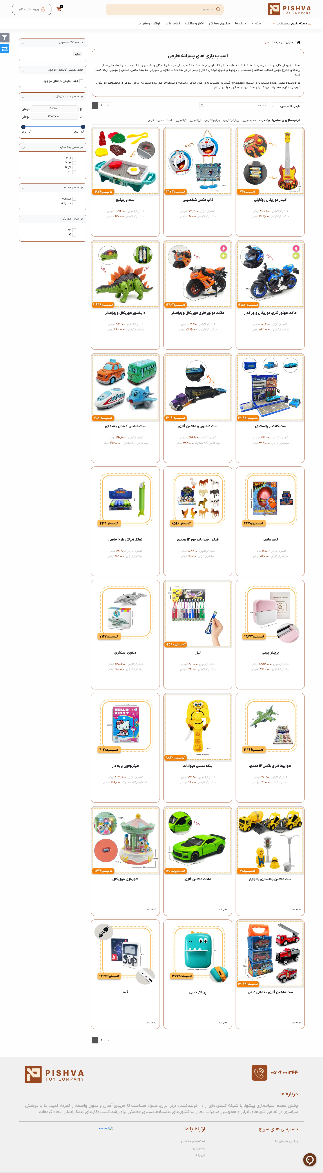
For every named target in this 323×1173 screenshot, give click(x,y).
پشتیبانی (199, 1148)
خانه (258, 24)
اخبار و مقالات (194, 24)
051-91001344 (284, 1073)
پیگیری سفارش (219, 24)
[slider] (83, 127)
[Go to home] (299, 42)
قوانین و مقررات (149, 24)
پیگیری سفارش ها (286, 1141)
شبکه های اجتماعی (193, 1141)
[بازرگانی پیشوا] (289, 9)
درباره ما (240, 24)
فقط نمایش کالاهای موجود (61, 81)
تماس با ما (173, 24)
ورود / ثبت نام (29, 9)
